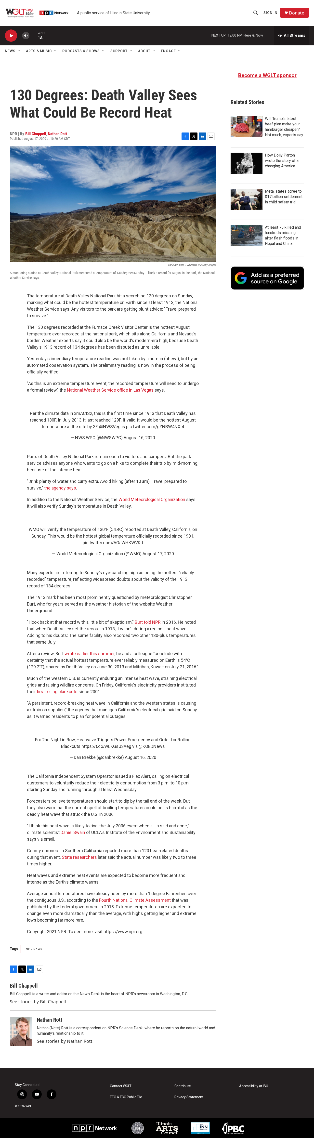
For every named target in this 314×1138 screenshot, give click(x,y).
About (144, 51)
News (10, 51)
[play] (11, 36)
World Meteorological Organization (151, 499)
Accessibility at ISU (253, 1086)
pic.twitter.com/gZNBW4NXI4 (155, 426)
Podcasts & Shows (81, 51)
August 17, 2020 (158, 553)
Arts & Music (39, 51)
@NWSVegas (112, 426)
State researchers (79, 857)
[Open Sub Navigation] (19, 51)
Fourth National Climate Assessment (135, 900)
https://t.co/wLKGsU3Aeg (106, 746)
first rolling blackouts (57, 691)
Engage (168, 51)
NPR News (34, 949)
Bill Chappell (35, 133)
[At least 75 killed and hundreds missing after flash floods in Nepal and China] (246, 235)
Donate (296, 12)
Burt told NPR (148, 622)
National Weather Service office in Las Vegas (110, 390)
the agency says (60, 487)
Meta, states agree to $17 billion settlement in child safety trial (283, 196)
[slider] (33, 35)
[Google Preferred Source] (267, 278)
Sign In (270, 13)
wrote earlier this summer (90, 653)
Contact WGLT (120, 1086)
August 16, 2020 (139, 437)
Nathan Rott (57, 133)
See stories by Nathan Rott (64, 1041)
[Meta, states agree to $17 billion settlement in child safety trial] (246, 199)
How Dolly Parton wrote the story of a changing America (282, 160)
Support (119, 51)
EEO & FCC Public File (126, 1097)
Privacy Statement (188, 1097)
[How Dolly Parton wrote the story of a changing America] (246, 163)
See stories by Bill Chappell (38, 1002)
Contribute (182, 1086)
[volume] (26, 35)
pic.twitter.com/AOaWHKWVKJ (113, 542)
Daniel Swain (73, 832)
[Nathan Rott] (21, 1031)
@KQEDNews (152, 746)
